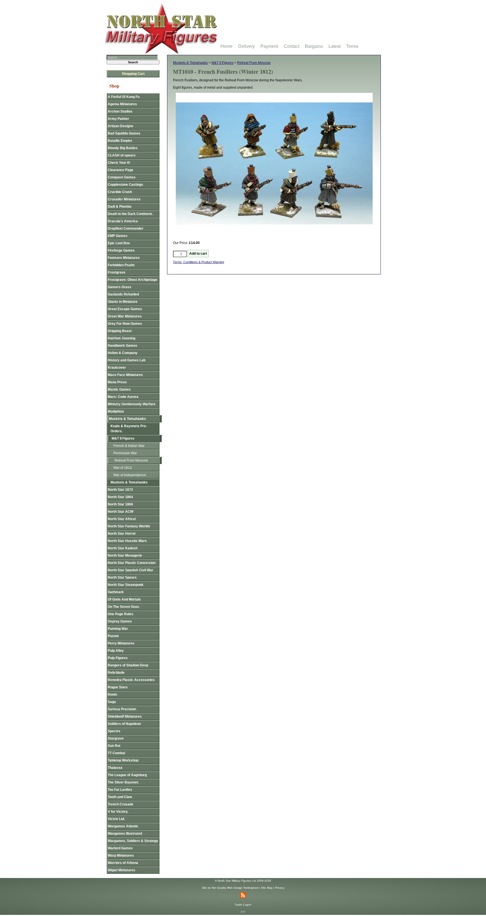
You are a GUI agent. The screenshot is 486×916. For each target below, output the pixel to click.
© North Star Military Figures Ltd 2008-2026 (243, 880)
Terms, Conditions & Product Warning (198, 262)
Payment (269, 46)
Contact (291, 46)
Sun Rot (114, 746)
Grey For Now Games (125, 324)
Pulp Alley (116, 651)
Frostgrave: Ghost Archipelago (132, 280)
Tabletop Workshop (123, 760)
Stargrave (116, 738)
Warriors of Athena (123, 863)
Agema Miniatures (122, 104)
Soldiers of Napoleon (124, 724)
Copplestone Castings (125, 185)
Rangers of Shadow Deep (128, 665)
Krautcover (117, 367)
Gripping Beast (120, 331)
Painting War (118, 629)
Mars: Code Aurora (123, 397)
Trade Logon (243, 904)
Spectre (114, 731)
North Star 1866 (120, 504)
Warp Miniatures (121, 855)
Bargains (314, 46)
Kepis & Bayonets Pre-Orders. (129, 428)
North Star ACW (120, 512)
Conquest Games (122, 177)
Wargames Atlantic (123, 826)
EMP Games (117, 236)
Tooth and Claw (120, 797)
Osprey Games (120, 621)
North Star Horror (122, 534)
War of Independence (129, 475)
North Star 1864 (120, 497)
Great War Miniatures (125, 316)
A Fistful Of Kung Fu (124, 97)
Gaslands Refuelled (123, 294)
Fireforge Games (121, 250)
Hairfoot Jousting (121, 338)
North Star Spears (122, 577)
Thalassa (115, 768)
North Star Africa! (122, 519)
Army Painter (118, 119)
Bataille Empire (120, 141)
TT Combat (116, 753)
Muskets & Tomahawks (190, 63)
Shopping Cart (133, 74)
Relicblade (116, 673)
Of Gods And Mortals (124, 599)
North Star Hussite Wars (127, 541)
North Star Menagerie (125, 555)
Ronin (112, 694)
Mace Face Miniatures (125, 375)
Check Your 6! (119, 163)
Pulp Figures (118, 658)
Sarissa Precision (122, 709)
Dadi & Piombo (119, 207)
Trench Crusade (120, 804)
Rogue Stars (118, 687)
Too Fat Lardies (120, 790)
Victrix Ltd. (116, 819)
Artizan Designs (120, 126)
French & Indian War (129, 446)
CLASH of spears (122, 155)
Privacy (279, 887)
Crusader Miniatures (124, 199)
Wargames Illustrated (125, 834)
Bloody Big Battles (123, 148)
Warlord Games (120, 848)
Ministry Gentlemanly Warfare (132, 404)
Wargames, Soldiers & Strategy (133, 841)
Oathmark (116, 592)
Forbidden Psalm (121, 265)
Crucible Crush (120, 192)
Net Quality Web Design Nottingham (235, 887)
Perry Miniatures (121, 643)
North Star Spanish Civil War (130, 570)
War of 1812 (122, 468)
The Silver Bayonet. (123, 782)
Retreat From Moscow (254, 63)
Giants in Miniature (123, 302)
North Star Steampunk (125, 585)
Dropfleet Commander (125, 228)
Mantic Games (119, 389)
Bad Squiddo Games (124, 133)
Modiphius (116, 411)
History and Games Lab (126, 360)
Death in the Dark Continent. (130, 214)
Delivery (246, 46)
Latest (334, 46)
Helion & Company (123, 353)
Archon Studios (120, 111)
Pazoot (113, 636)
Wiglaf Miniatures (121, 870)
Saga (112, 702)
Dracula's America (123, 221)
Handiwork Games (122, 346)
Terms (352, 46)
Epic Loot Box (119, 243)
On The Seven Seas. (124, 607)
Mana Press (117, 382)
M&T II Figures (222, 63)
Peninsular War (125, 453)
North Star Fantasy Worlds (129, 526)
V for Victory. (118, 812)
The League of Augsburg (127, 775)
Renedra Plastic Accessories (131, 680)
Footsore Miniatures (124, 258)
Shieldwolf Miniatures (125, 716)
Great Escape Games (125, 309)
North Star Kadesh (123, 548)
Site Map (267, 887)
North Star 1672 (120, 490)
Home (226, 46)
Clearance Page (120, 170)
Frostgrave (116, 272)
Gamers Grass (119, 287)
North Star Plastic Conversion (132, 563)
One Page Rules (120, 614)
